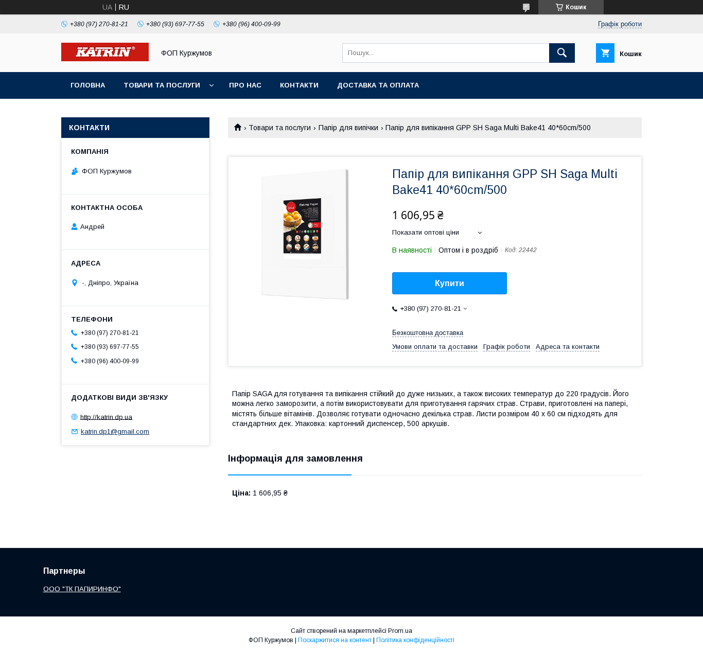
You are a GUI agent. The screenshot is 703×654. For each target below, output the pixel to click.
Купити (449, 283)
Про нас (245, 85)
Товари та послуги (162, 85)
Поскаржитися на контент (335, 640)
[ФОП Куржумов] (105, 59)
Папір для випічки (348, 127)
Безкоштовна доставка (427, 333)
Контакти (299, 85)
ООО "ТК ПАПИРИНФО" (82, 589)
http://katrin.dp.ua (106, 416)
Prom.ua (400, 630)
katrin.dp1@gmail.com (115, 431)
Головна (88, 85)
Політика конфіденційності (415, 640)
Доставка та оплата (378, 85)
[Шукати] (562, 53)
